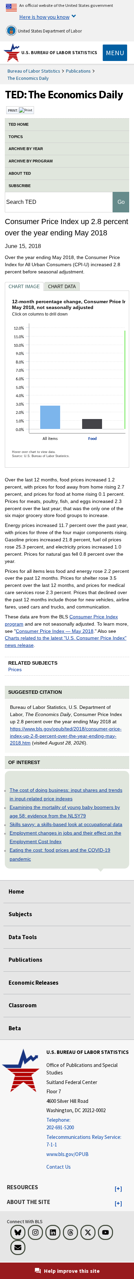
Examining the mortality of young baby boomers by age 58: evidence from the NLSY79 (65, 811)
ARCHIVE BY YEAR (26, 149)
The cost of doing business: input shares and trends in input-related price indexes (66, 794)
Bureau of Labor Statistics (34, 71)
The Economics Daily (28, 78)
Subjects (20, 914)
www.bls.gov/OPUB (67, 1154)
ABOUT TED (20, 173)
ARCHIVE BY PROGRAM (31, 161)
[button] (118, 1189)
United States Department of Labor (49, 31)
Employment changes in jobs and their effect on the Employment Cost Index (65, 837)
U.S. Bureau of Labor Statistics (59, 52)
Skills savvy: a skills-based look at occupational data (66, 824)
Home (16, 891)
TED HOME (19, 124)
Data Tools (23, 937)
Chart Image (24, 286)
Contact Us (58, 1167)
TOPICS (16, 137)
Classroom (23, 1005)
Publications (78, 71)
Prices (15, 669)
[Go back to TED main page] (67, 96)
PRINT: (13, 110)
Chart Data (62, 286)
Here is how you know (44, 16)
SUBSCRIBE (20, 186)
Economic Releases (33, 982)
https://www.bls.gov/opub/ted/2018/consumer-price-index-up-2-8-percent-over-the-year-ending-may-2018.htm (66, 736)
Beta (15, 1028)
